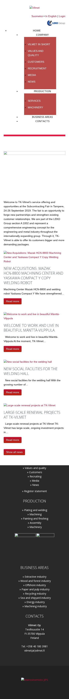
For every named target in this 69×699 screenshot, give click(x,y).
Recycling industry (35, 593)
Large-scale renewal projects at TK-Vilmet (32, 415)
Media (32, 75)
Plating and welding (35, 510)
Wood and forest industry (35, 581)
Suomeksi (37, 16)
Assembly (35, 522)
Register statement (35, 491)
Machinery (35, 107)
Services (34, 100)
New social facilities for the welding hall (31, 371)
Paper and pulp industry (35, 589)
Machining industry (35, 606)
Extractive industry (35, 576)
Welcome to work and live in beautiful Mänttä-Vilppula (31, 328)
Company (42, 34)
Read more (12, 301)
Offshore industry (35, 585)
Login (62, 16)
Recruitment (37, 68)
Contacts (42, 121)
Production (42, 91)
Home (37, 30)
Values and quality (35, 468)
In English (51, 16)
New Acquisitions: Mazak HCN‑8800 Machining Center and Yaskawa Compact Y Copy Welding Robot (33, 275)
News (31, 81)
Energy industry (35, 602)
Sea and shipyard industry (35, 598)
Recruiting (35, 476)
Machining (35, 514)
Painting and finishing (35, 518)
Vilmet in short (39, 44)
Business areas (42, 117)
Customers (36, 61)
